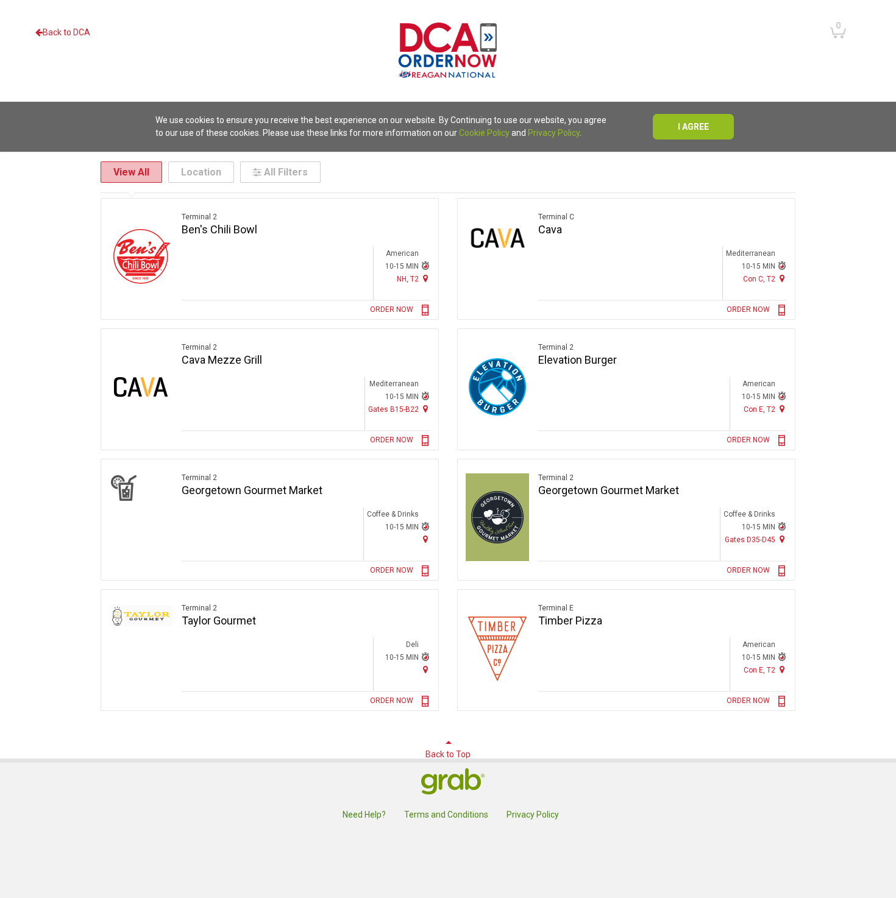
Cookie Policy (484, 133)
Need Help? (364, 814)
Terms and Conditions (446, 814)
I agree (693, 127)
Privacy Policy (554, 133)
